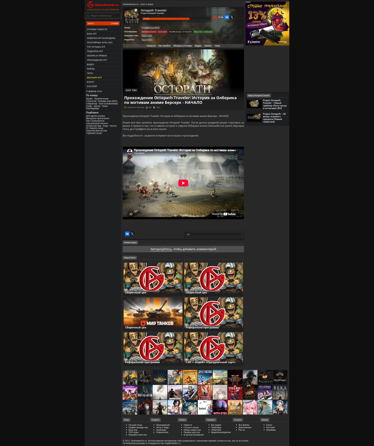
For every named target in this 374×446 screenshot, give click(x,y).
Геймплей (216, 429)
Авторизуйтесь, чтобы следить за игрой (224, 11)
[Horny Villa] (175, 407)
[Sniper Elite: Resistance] (175, 392)
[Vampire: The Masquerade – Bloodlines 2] (145, 392)
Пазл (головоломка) (108, 103)
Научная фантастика (96, 130)
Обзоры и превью (97, 55)
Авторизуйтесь (161, 249)
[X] (232, 17)
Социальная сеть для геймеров (103, 9)
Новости (151, 45)
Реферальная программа (142, 362)
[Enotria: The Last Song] (160, 407)
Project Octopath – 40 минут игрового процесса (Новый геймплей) (274, 117)
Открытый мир (93, 125)
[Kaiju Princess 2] (250, 407)
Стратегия (91, 101)
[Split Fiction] (205, 377)
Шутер (97, 106)
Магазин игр (94, 77)
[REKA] (280, 392)
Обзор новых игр (192, 429)
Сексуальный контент (97, 123)
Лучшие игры (135, 425)
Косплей (92, 86)
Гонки (105, 106)
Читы (90, 73)
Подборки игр (95, 51)
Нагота (113, 125)
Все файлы (244, 425)
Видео (90, 64)
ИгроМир (271, 429)
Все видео (216, 425)
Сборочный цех (135, 292)
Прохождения (163, 425)
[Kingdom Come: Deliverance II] (160, 377)
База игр (91, 33)
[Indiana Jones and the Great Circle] (190, 377)
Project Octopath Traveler (152, 13)
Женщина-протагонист (98, 118)
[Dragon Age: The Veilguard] (130, 392)
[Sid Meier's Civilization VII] (220, 392)
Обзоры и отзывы (182, 45)
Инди (105, 125)
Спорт (89, 106)
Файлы (91, 68)
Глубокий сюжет (94, 133)
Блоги (90, 81)
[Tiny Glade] (235, 407)
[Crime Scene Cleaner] (175, 377)
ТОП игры (133, 432)
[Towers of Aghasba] (265, 407)
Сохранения (162, 432)
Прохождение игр (97, 60)
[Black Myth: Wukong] (145, 377)
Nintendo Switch (149, 31)
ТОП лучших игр (96, 46)
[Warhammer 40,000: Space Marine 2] (190, 392)
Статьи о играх (191, 427)
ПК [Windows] (175, 31)
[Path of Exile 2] (235, 377)
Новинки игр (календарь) (101, 38)
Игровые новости (97, 29)
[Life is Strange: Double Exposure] (265, 392)
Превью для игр (192, 432)
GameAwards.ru (130, 4)
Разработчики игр (138, 434)
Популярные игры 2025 (99, 42)
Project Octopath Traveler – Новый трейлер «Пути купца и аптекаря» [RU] (275, 104)
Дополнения (245, 427)
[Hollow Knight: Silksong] (205, 392)
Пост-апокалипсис (95, 120)
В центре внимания (194, 434)
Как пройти (164, 45)
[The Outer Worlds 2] (190, 407)
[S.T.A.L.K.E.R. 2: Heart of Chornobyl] (130, 377)
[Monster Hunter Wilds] (130, 407)
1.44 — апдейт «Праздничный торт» (210, 362)
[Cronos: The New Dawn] (145, 407)
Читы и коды (162, 427)
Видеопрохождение (221, 432)
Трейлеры (216, 427)
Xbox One (198, 31)
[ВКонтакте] (227, 17)
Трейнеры (161, 429)
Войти (103, 23)
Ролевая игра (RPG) (107, 101)
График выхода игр (138, 427)
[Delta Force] (250, 377)
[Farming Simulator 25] (220, 377)
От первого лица (94, 128)
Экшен (89, 98)
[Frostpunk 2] (280, 377)
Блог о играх (147, 4)
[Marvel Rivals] (205, 407)
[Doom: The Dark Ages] (250, 392)
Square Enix (147, 35)
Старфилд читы (94, 91)
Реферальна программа (202, 327)
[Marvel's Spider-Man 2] (235, 392)
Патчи (242, 429)
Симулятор (91, 103)
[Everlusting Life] (280, 407)
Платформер (92, 108)
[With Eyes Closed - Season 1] (220, 407)
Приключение (101, 98)
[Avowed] (265, 377)
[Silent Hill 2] (160, 392)
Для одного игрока (95, 115)
